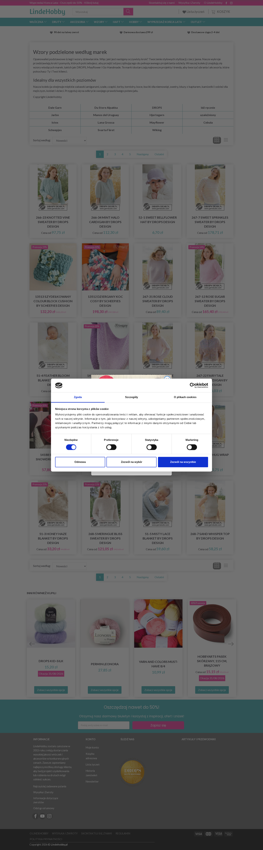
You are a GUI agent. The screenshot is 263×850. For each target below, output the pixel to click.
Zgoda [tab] (78, 397)
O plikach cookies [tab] (185, 397)
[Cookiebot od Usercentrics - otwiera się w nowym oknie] (192, 385)
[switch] (111, 447)
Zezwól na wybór (131, 462)
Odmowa (80, 462)
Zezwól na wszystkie (183, 462)
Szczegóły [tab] (131, 397)
